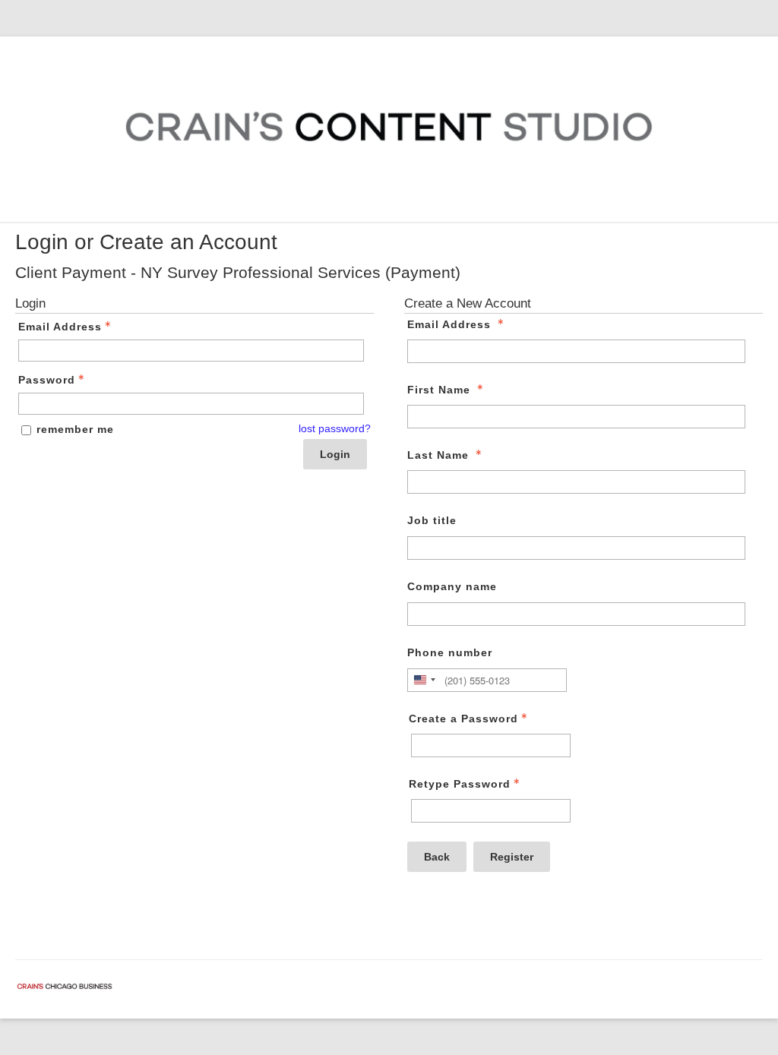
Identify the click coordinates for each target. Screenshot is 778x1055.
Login (335, 454)
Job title (432, 520)
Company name (452, 586)
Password (46, 380)
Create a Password (463, 718)
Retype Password (460, 784)
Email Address (60, 327)
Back (437, 857)
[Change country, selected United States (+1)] (424, 680)
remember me (75, 429)
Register (511, 857)
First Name (438, 390)
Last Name (438, 455)
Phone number (449, 652)
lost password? (335, 428)
